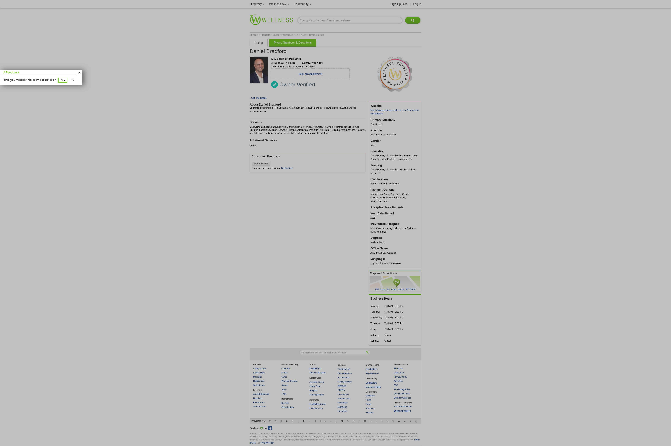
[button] (62, 80)
